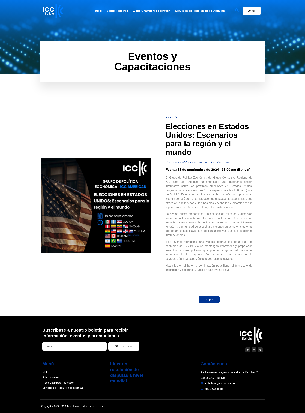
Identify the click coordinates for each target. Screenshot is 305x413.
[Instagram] (254, 349)
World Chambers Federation (152, 10)
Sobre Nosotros (117, 10)
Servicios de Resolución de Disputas (200, 10)
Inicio (98, 10)
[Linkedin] (260, 349)
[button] (238, 10)
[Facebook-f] (247, 349)
